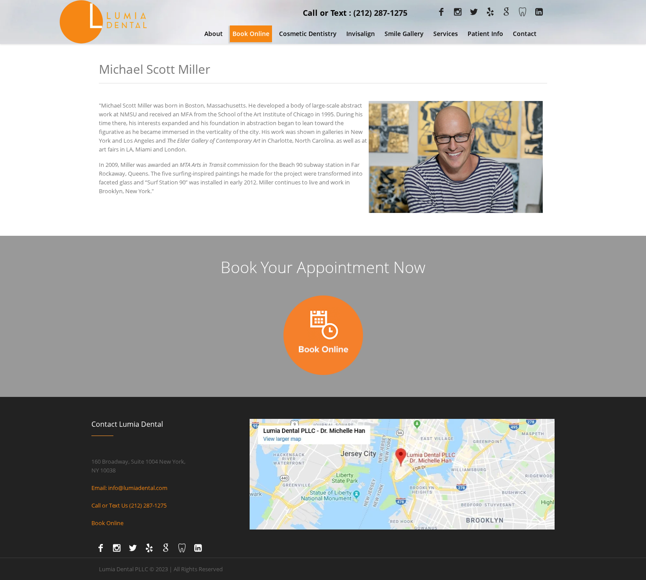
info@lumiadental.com (137, 488)
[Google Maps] (504, 12)
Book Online (107, 523)
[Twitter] (472, 12)
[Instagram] (455, 12)
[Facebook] (439, 12)
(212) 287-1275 (380, 12)
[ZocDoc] (520, 12)
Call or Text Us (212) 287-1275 (129, 505)
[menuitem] (213, 33)
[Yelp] (488, 12)
